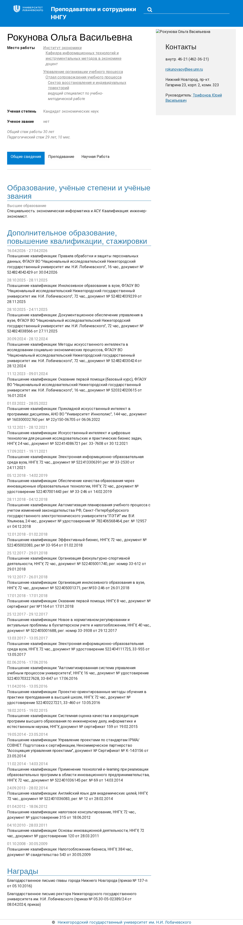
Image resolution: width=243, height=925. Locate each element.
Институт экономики (62, 48)
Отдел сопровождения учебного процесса (84, 77)
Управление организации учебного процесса (83, 71)
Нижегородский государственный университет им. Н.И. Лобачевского (124, 922)
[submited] (149, 9)
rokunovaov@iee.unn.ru (184, 69)
